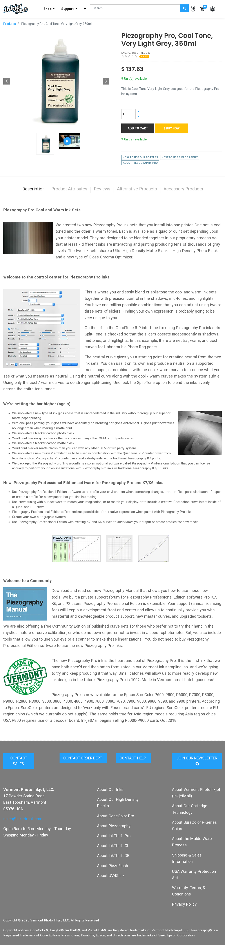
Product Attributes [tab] (69, 189)
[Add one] (138, 111)
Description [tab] (33, 189)
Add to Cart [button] (138, 128)
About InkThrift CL (113, 845)
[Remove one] (138, 116)
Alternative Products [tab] (137, 189)
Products (9, 24)
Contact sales (18, 761)
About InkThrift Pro (114, 835)
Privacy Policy (184, 904)
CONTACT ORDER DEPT (83, 758)
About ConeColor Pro (115, 816)
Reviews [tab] (102, 189)
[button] (85, 9)
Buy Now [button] (172, 128)
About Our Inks (110, 789)
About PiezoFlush (112, 865)
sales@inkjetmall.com (22, 818)
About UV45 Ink (111, 875)
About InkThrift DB (113, 855)
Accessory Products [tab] (183, 189)
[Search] (184, 8)
